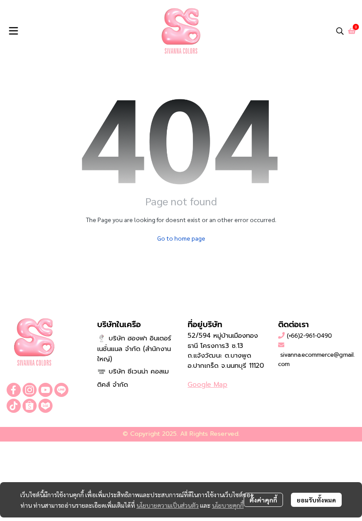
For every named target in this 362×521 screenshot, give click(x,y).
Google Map (207, 384)
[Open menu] (13, 31)
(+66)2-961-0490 (309, 336)
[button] (340, 31)
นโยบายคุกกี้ (228, 505)
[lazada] (45, 406)
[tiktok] (14, 406)
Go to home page (181, 238)
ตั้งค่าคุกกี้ (263, 500)
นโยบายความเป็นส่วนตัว (167, 505)
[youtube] (45, 390)
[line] (61, 390)
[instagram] (30, 390)
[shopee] (30, 406)
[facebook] (14, 390)
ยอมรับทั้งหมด (316, 500)
